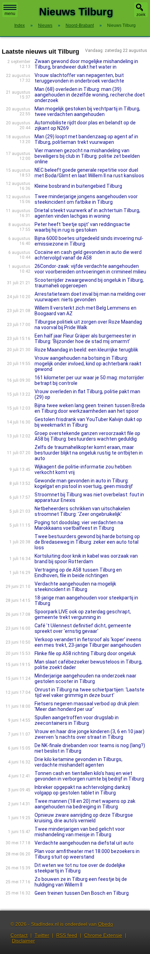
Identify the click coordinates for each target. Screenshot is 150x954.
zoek (140, 14)
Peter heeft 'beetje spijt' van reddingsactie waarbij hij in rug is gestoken (82, 227)
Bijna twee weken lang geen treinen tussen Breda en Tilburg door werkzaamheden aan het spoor (90, 408)
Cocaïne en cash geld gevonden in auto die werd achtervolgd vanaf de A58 (88, 255)
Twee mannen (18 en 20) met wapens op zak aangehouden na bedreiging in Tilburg (85, 803)
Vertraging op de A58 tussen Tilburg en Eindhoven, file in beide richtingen (78, 572)
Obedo (105, 924)
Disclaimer (23, 941)
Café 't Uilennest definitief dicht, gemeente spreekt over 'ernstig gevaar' (83, 628)
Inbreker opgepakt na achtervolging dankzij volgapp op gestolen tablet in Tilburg (82, 790)
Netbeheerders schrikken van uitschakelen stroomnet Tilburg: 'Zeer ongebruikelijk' (82, 511)
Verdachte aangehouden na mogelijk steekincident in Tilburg (75, 586)
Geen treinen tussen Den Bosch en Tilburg (82, 893)
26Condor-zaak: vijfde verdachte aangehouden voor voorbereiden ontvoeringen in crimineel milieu (90, 268)
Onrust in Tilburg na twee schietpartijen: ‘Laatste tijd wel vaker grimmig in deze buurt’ (89, 692)
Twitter (42, 935)
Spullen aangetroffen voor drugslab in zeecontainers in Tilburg (77, 720)
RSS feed (66, 935)
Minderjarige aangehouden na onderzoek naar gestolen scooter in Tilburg (85, 678)
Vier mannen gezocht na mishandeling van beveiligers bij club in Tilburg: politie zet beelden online (87, 156)
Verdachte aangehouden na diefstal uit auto (84, 843)
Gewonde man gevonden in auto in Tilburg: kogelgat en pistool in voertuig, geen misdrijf (84, 483)
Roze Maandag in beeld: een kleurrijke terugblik (86, 349)
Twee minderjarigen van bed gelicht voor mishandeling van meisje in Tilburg (80, 831)
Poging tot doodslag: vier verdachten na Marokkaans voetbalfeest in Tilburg (79, 525)
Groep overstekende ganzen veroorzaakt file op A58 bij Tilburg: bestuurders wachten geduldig (87, 436)
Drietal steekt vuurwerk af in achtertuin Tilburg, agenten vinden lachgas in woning (87, 213)
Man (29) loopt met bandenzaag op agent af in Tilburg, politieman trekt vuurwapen (86, 139)
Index (19, 25)
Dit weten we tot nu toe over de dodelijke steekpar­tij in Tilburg (80, 868)
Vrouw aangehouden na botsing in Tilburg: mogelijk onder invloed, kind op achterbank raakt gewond (88, 363)
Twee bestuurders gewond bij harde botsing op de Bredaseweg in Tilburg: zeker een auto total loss (87, 542)
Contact (19, 935)
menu (10, 13)
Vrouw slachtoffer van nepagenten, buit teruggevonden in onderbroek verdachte (79, 78)
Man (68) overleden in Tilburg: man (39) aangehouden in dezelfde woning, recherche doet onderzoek (90, 94)
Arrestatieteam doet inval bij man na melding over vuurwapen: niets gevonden (90, 296)
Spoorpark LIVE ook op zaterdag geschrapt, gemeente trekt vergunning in (83, 614)
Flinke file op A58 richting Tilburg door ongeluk (85, 653)
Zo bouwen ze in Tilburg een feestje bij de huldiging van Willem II (81, 881)
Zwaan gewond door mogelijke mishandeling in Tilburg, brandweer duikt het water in (86, 64)
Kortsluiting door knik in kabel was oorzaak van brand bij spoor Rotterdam (86, 558)
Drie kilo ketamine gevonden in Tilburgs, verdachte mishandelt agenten (78, 762)
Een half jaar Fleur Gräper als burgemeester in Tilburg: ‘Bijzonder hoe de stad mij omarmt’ (85, 338)
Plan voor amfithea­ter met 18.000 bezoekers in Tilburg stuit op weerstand (87, 854)
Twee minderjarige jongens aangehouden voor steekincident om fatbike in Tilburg (86, 199)
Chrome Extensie (103, 935)
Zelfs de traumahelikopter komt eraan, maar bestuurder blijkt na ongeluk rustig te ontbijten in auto (89, 452)
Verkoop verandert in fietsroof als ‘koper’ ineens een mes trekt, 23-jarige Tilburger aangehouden (88, 642)
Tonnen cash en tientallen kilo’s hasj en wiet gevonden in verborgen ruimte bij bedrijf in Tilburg (89, 776)
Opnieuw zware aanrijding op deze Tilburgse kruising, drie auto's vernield (84, 817)
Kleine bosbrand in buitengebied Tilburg (78, 186)
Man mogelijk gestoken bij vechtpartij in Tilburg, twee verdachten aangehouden (87, 111)
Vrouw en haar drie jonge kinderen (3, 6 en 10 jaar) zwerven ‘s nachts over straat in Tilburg (89, 734)
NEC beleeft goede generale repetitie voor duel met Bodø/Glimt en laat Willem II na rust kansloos (89, 172)
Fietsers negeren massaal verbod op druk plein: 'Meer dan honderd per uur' (87, 706)
